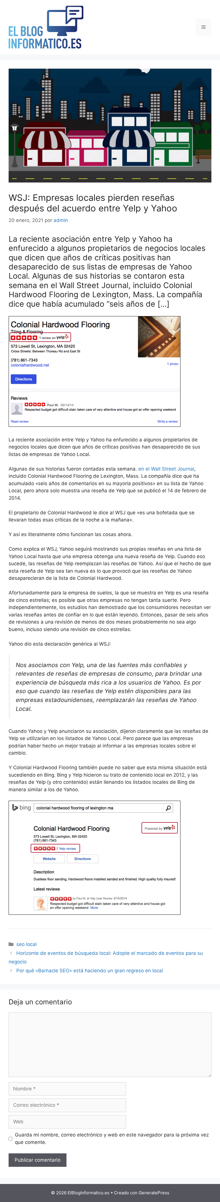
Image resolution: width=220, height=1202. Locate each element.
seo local (26, 944)
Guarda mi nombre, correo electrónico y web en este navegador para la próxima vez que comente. (112, 1138)
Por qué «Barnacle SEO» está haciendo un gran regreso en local (89, 970)
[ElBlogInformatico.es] (46, 27)
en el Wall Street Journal (166, 469)
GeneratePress (154, 1192)
